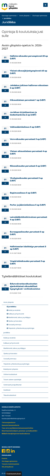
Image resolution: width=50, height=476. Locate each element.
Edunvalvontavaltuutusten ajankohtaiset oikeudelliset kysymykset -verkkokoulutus (25, 286)
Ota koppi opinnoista (9, 15)
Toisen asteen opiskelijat (12, 379)
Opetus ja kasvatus (15, 321)
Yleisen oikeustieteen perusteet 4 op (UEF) (28, 152)
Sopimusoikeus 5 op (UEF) (23, 192)
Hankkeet (6, 390)
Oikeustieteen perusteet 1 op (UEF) (27, 100)
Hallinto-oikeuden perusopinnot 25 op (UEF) (29, 57)
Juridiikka (12, 307)
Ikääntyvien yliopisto (10, 369)
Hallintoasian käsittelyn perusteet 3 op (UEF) (28, 247)
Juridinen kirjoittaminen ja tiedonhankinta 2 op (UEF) (23, 113)
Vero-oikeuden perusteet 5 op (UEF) (28, 139)
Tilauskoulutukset (9, 395)
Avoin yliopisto (24, 15)
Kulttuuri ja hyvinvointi (16, 314)
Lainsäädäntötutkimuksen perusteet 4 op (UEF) (28, 218)
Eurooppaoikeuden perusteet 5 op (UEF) (27, 233)
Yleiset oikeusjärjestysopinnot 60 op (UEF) (28, 72)
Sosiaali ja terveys (14, 325)
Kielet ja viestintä (14, 310)
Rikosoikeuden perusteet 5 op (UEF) (28, 166)
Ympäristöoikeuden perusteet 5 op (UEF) (27, 262)
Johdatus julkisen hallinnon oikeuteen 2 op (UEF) (29, 86)
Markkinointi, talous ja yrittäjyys (19, 317)
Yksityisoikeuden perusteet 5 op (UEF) (26, 179)
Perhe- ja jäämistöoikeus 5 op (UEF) (28, 205)
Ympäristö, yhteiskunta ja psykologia (21, 328)
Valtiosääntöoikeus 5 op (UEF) (25, 127)
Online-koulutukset (10, 374)
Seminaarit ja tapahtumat (12, 385)
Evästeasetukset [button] (14, 473)
